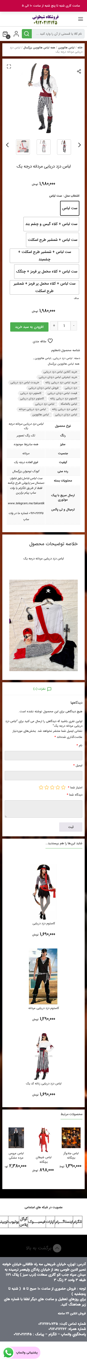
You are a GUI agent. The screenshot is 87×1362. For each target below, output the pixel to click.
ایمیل (77, 765)
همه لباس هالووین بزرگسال (39, 47)
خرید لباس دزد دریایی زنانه (61, 382)
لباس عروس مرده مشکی (16, 1155)
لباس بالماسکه (69, 404)
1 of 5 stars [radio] (63, 787)
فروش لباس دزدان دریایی (43, 388)
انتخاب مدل (71, 195)
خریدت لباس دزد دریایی (24, 382)
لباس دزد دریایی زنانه (64, 409)
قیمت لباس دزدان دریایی (62, 393)
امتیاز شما (75, 787)
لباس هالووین (66, 47)
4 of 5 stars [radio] (46, 787)
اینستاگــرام (64, 1222)
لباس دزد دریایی (62, 358)
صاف (76, 298)
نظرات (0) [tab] (39, 688)
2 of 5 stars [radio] (57, 787)
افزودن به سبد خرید (29, 327)
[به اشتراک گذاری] (79, 71)
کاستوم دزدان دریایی (32, 398)
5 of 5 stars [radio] (41, 787)
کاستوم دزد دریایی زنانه (63, 398)
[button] (9, 66)
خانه (79, 47)
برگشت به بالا (39, 1248)
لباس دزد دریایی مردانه (32, 409)
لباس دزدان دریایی (66, 414)
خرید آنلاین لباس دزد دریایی (60, 372)
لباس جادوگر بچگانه (71, 1155)
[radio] (70, 208)
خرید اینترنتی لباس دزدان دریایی (58, 377)
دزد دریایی (71, 388)
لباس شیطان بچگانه (44, 1159)
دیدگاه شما (74, 794)
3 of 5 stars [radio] (52, 787)
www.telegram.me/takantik (26, 503)
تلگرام (77, 1222)
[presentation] (79, 144)
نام (79, 745)
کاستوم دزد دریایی (30, 393)
